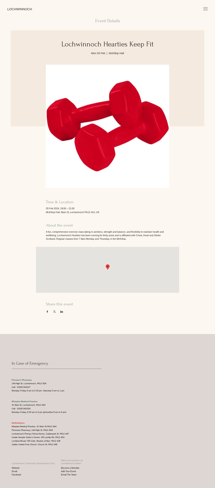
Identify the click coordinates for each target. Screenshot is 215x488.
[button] (205, 9)
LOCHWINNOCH (19, 9)
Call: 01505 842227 (21, 387)
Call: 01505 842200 (21, 408)
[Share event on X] (54, 311)
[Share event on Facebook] (47, 311)
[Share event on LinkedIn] (61, 311)
